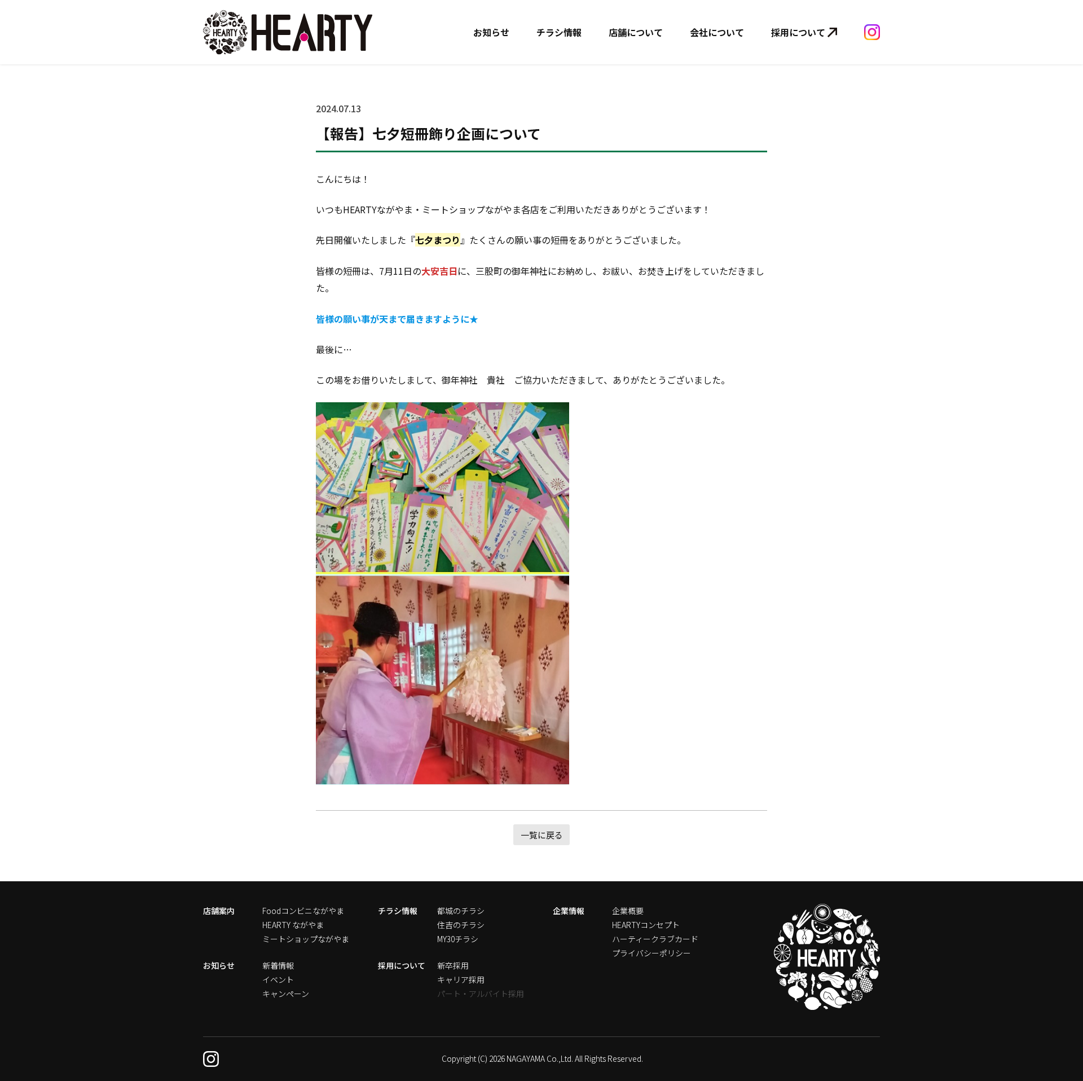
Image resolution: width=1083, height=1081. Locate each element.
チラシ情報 (559, 32)
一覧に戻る (542, 835)
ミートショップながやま (305, 938)
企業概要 (628, 910)
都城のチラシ (461, 910)
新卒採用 (453, 965)
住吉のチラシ (461, 924)
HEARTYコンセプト (646, 924)
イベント (278, 979)
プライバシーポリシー (651, 953)
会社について (717, 32)
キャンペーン (285, 993)
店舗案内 (219, 910)
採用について (798, 32)
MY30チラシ (457, 938)
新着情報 (278, 965)
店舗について (636, 32)
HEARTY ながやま (293, 924)
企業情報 (568, 910)
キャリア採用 (461, 979)
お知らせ (491, 32)
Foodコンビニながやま (303, 910)
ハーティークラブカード (655, 938)
